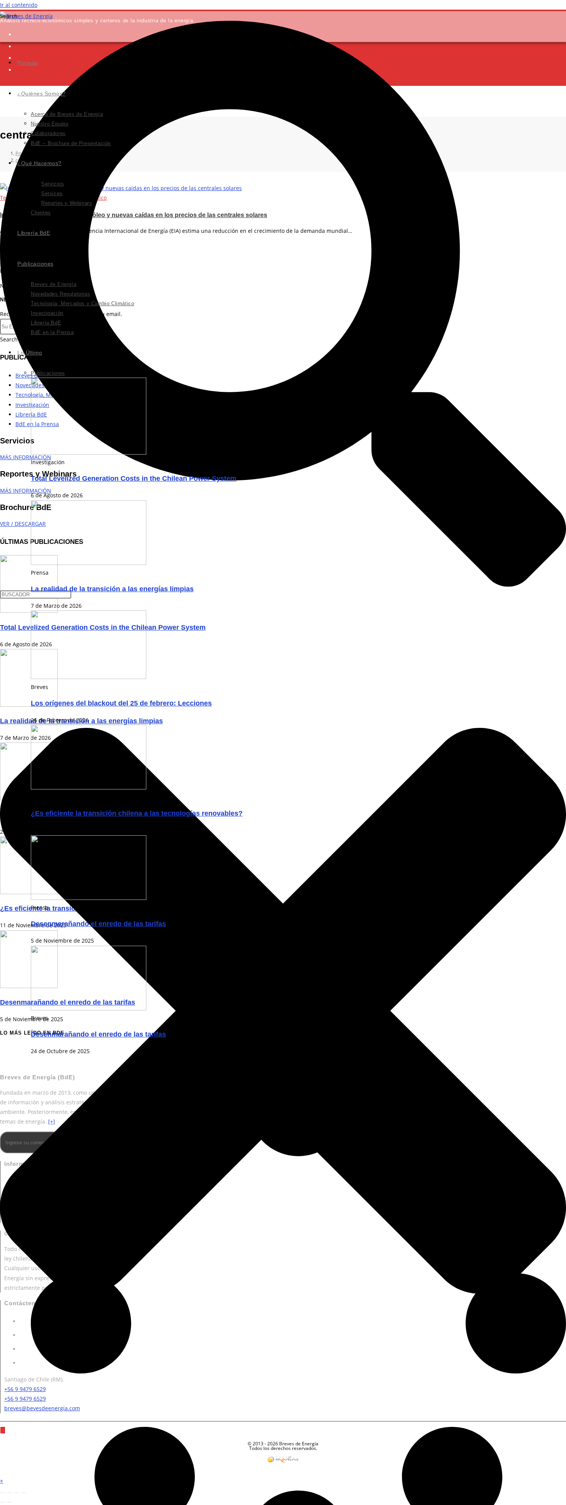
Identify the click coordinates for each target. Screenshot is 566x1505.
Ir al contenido (18, 4)
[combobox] (35, 594)
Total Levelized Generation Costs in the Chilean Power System (133, 478)
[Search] (2, 1430)
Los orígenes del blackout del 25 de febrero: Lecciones (121, 703)
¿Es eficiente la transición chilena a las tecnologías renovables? (137, 813)
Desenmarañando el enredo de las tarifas (98, 924)
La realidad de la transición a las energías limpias (112, 589)
